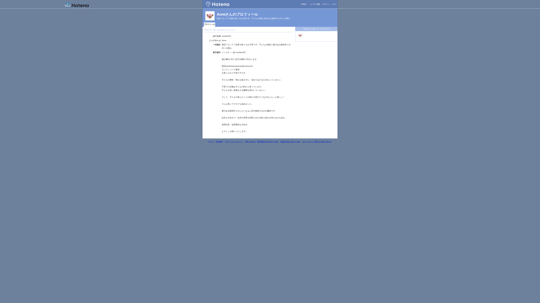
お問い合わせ (250, 142)
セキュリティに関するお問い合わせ (316, 142)
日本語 (303, 4)
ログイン (325, 4)
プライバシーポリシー (234, 142)
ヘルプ (333, 4)
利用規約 (219, 142)
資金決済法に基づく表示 (290, 142)
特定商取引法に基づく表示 (268, 142)
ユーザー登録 (315, 4)
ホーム (211, 142)
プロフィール (209, 24)
